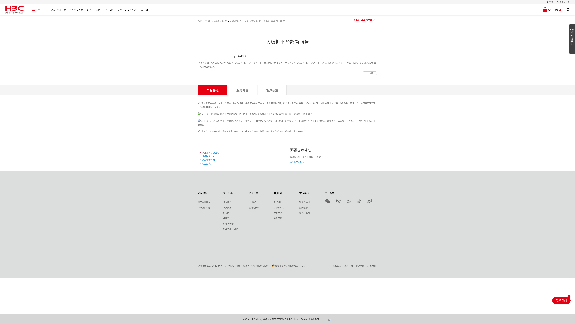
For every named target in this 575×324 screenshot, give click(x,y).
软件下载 (278, 218)
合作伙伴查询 (204, 207)
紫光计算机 (304, 212)
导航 (39, 10)
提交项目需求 (204, 202)
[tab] (212, 90)
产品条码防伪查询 (210, 152)
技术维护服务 (219, 21)
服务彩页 (242, 56)
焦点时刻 (227, 212)
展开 (372, 73)
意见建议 (206, 163)
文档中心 (278, 212)
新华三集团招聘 (230, 229)
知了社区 (278, 202)
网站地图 (360, 265)
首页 (200, 21)
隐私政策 (337, 265)
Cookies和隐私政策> (310, 319)
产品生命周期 (208, 159)
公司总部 (253, 202)
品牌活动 (227, 218)
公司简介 (227, 202)
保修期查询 (279, 207)
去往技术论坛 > (297, 161)
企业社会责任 (229, 223)
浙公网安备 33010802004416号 (290, 265)
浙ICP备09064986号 (261, 265)
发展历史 (227, 207)
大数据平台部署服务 (364, 20)
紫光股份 (303, 207)
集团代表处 (254, 207)
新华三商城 (553, 9)
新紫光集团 (304, 202)
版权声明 (348, 265)
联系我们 (371, 265)
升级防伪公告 (208, 156)
